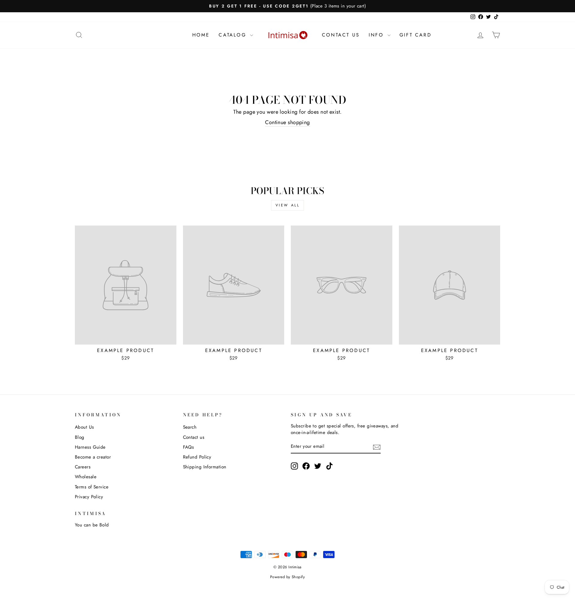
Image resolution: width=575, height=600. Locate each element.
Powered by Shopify (287, 577)
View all (288, 205)
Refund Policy (197, 457)
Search (190, 427)
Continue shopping (287, 122)
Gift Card (416, 34)
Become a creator (93, 457)
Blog (79, 437)
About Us (84, 427)
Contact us (194, 437)
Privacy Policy (89, 497)
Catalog (234, 34)
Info (377, 34)
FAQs (188, 447)
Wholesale (85, 476)
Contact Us (341, 34)
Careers (82, 467)
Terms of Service (91, 487)
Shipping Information (204, 467)
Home (201, 34)
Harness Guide (90, 447)
